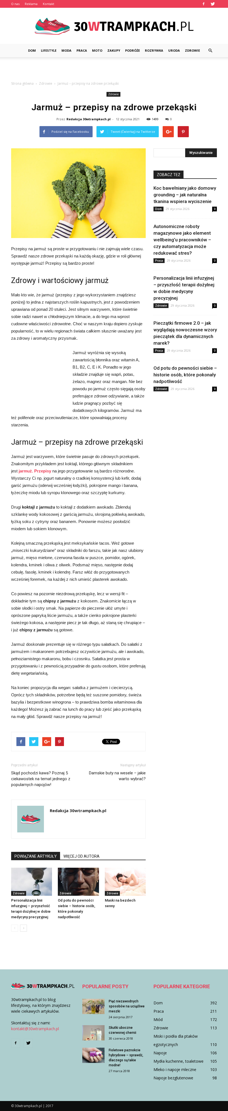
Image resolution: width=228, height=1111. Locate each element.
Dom (32, 50)
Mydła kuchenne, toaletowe (178, 1061)
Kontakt (48, 4)
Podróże (132, 50)
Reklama (31, 4)
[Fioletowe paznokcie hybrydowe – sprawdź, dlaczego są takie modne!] (93, 1055)
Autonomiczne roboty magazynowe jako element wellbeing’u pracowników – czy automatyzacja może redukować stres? (182, 240)
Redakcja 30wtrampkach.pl (88, 119)
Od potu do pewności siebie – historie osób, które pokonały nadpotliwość (185, 374)
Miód (158, 1019)
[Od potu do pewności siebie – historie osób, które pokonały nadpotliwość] (78, 882)
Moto (97, 50)
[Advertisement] (114, 69)
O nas (15, 4)
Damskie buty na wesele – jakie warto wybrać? (117, 775)
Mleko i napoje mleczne (174, 1069)
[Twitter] (213, 4)
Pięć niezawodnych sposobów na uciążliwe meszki (127, 1006)
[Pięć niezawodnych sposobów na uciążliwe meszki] (93, 1006)
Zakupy (113, 50)
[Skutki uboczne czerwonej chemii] (93, 1032)
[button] (210, 50)
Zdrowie (192, 50)
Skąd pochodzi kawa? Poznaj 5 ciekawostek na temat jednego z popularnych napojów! (40, 778)
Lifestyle (48, 50)
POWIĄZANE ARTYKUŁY (35, 856)
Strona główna (22, 83)
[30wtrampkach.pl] (114, 26)
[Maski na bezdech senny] (125, 882)
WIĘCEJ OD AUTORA (81, 856)
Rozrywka (154, 50)
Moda (66, 50)
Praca (81, 50)
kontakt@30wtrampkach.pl (35, 1028)
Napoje (160, 1052)
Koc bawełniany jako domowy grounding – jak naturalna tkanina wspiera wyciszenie (184, 194)
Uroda (174, 50)
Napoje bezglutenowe (173, 1077)
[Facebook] (203, 4)
